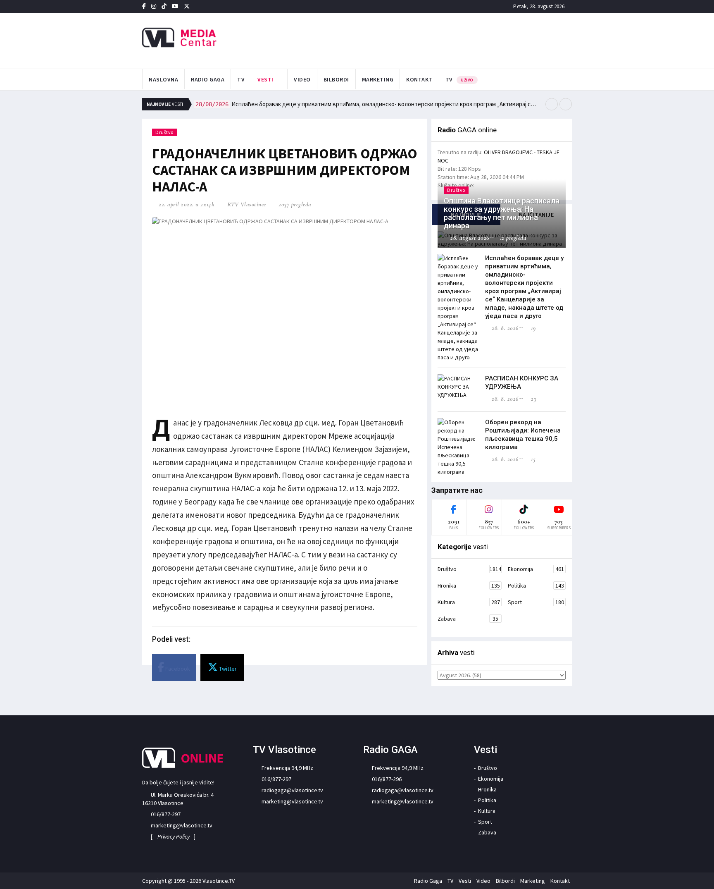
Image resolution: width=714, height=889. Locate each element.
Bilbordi (336, 79)
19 (532, 328)
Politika (536, 585)
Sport (536, 602)
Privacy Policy (173, 836)
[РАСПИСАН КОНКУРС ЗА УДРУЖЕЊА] (458, 386)
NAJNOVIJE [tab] (466, 214)
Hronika (469, 585)
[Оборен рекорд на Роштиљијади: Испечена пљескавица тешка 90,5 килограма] (458, 447)
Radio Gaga (207, 79)
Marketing (378, 79)
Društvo (164, 132)
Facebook (177, 668)
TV (241, 79)
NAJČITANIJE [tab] (536, 214)
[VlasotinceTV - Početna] (209, 37)
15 (532, 459)
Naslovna (163, 79)
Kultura (469, 602)
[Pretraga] (569, 80)
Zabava (468, 618)
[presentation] (551, 104)
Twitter (227, 668)
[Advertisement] (440, 39)
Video (302, 79)
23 (532, 398)
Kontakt (419, 79)
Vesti (265, 79)
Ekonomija (536, 569)
